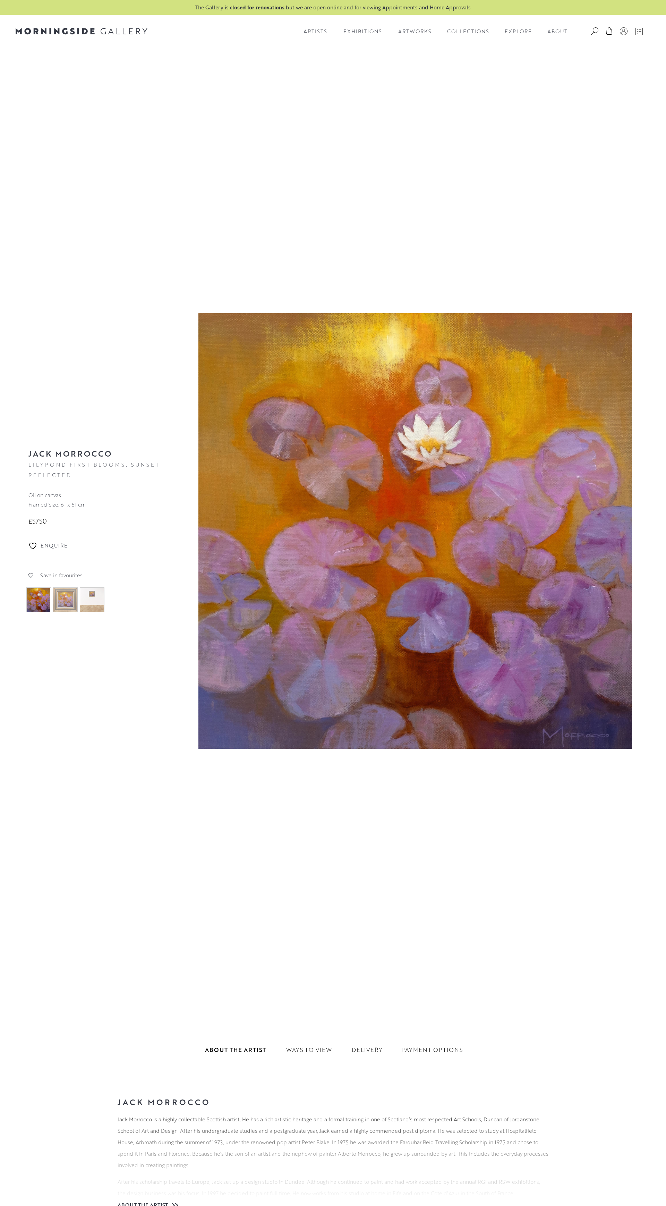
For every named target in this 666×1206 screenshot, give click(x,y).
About (557, 31)
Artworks (415, 31)
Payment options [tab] (432, 1050)
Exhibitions (362, 31)
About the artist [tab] (235, 1050)
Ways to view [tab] (309, 1050)
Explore (518, 31)
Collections (468, 31)
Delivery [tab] (367, 1050)
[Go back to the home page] (81, 31)
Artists (315, 31)
